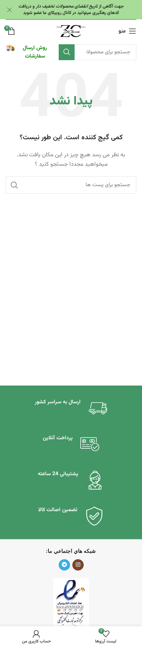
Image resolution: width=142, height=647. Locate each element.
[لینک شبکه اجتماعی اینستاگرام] (78, 565)
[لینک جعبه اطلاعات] (28, 52)
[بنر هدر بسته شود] (9, 9)
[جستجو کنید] (67, 52)
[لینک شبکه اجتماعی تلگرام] (64, 565)
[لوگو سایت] (71, 31)
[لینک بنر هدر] (82, 9)
